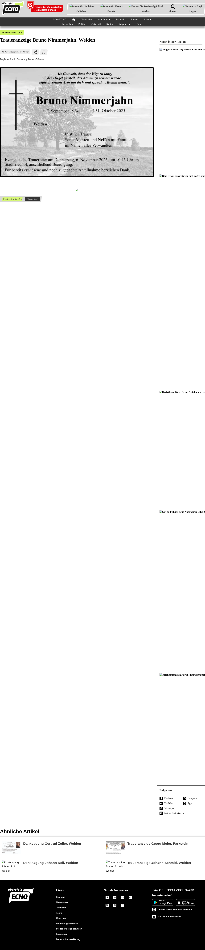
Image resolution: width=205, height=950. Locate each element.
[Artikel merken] (44, 52)
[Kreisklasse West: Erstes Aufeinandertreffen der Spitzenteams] (181, 449)
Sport (146, 19)
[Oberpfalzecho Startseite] (13, 15)
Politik (81, 24)
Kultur (109, 24)
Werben (145, 11)
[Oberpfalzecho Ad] (45, 8)
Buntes (134, 19)
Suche (172, 11)
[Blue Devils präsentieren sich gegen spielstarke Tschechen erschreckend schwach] (181, 280)
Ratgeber (123, 24)
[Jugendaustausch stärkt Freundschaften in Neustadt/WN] (181, 725)
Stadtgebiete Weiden (12, 199)
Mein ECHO (59, 19)
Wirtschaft (95, 24)
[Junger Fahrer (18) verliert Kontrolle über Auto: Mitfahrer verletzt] (181, 109)
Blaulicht (120, 19)
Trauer (139, 24)
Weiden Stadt (32, 199)
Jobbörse (81, 11)
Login (192, 11)
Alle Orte (102, 19)
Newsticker (86, 19)
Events (111, 11)
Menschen (67, 24)
